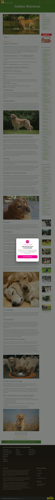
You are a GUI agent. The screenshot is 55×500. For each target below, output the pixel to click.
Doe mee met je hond (27, 256)
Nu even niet (27, 259)
